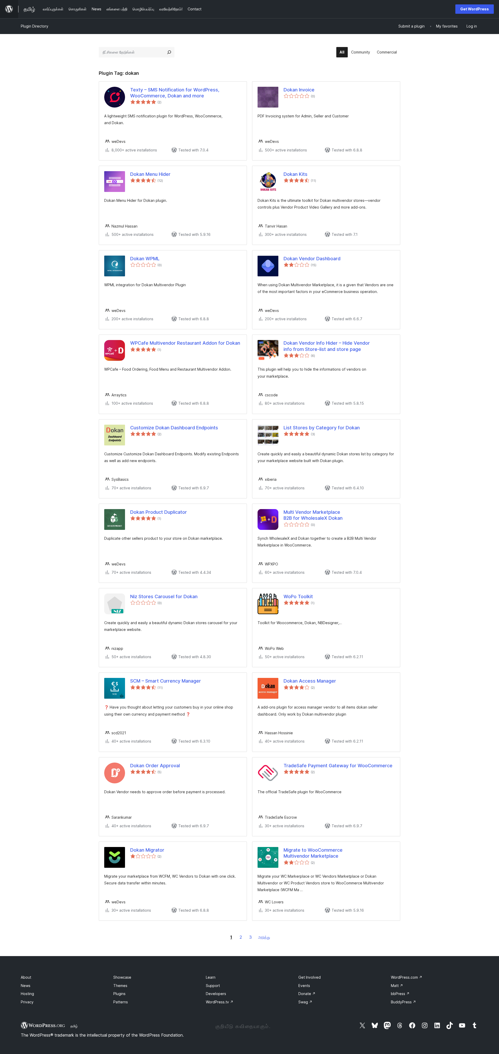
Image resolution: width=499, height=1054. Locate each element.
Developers (216, 993)
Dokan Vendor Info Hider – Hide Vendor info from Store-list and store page (327, 346)
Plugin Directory (34, 26)
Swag (305, 1002)
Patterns (120, 1002)
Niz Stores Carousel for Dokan (164, 596)
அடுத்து (264, 937)
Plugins (119, 993)
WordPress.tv (219, 1002)
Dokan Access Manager (310, 681)
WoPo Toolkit (298, 596)
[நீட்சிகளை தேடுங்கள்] (169, 52)
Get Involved (309, 977)
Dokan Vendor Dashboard (312, 258)
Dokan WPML (145, 258)
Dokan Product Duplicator (158, 512)
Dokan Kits (295, 174)
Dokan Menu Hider (150, 174)
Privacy (27, 1002)
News (25, 985)
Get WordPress (474, 9)
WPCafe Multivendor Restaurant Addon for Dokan (185, 343)
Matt (397, 985)
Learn (210, 977)
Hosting (27, 993)
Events (304, 985)
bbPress (400, 993)
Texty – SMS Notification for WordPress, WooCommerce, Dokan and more (174, 92)
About (26, 977)
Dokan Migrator (147, 850)
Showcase (122, 977)
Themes (120, 985)
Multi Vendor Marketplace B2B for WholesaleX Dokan (313, 515)
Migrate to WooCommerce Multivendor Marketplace (313, 853)
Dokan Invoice (299, 89)
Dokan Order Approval (155, 765)
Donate (307, 993)
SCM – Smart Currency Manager (165, 681)
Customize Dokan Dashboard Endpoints (174, 427)
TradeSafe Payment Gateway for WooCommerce (338, 765)
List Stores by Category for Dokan (322, 427)
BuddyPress (403, 1002)
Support (213, 985)
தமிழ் (74, 1026)
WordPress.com (406, 977)
